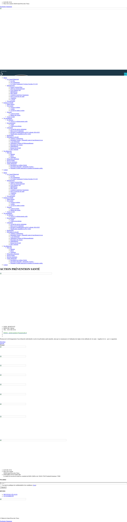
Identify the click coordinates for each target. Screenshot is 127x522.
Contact (5, 170)
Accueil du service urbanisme (18, 129)
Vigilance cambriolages (16, 138)
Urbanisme (10, 127)
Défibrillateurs (14, 146)
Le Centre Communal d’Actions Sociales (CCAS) (24, 84)
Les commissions (15, 82)
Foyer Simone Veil (15, 90)
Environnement (11, 123)
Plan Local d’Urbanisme (17, 131)
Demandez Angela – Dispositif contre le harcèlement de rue (26, 140)
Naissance (13, 157)
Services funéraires (12, 162)
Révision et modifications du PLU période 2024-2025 (25, 132)
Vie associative (11, 101)
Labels (12, 124)
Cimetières (13, 98)
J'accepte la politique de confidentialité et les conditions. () (19, 485)
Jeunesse (9, 112)
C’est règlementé (15, 141)
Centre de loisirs (14, 113)
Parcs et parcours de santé (17, 96)
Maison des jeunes (15, 115)
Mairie (5, 78)
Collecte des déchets (15, 126)
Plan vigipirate (14, 149)
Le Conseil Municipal (13, 79)
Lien (34, 485)
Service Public (11, 160)
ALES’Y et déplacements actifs (18, 121)
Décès (12, 155)
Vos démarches (7, 151)
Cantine (12, 109)
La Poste (12, 99)
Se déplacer (10, 120)
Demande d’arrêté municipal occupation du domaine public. (26, 168)
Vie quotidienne (7, 118)
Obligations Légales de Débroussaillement (21, 143)
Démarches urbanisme (13, 159)
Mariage (12, 154)
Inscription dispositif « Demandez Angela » (22, 166)
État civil (9, 152)
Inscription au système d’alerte (18, 165)
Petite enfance (11, 104)
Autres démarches (12, 163)
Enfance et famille (8, 102)
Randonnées (10, 135)
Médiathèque (13, 92)
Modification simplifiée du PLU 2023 (20, 134)
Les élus (12, 81)
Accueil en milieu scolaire (17, 110)
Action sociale (11, 117)
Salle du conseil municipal (17, 88)
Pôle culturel (13, 93)
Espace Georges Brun (16, 87)
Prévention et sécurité (13, 137)
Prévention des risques (16, 145)
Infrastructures (11, 85)
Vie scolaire (10, 106)
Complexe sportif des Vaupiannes (19, 95)
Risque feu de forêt (15, 148)
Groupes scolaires (15, 107)
